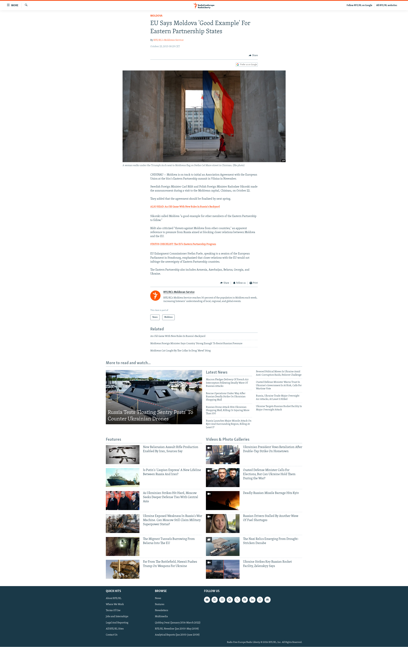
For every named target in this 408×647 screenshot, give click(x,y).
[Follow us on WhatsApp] (260, 600)
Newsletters (161, 610)
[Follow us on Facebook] (245, 600)
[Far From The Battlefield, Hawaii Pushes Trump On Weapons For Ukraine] (122, 569)
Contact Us (111, 635)
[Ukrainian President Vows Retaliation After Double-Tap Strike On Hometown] (223, 454)
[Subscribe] (267, 600)
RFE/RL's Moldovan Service (168, 40)
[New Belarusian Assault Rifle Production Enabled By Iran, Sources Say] (122, 454)
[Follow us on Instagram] (222, 600)
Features (159, 604)
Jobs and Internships (117, 616)
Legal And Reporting (117, 622)
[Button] (253, 55)
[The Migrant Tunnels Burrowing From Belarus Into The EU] (122, 546)
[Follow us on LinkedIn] (252, 600)
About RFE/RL (113, 598)
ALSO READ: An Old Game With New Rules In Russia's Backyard (185, 207)
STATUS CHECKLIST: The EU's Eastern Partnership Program (183, 244)
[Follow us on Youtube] (207, 600)
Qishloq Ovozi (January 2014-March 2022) (177, 622)
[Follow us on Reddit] (214, 600)
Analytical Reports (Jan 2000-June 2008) (177, 635)
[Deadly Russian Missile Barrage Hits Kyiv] (223, 500)
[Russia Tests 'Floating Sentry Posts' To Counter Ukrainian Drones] (154, 397)
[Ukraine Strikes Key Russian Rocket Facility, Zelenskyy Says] (223, 569)
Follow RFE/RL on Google (359, 5)
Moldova (156, 16)
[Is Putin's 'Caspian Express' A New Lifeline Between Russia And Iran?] (122, 477)
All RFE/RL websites (386, 5)
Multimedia (161, 616)
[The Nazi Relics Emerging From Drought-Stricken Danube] (223, 546)
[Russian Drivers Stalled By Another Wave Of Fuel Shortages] (223, 523)
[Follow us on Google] (230, 600)
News (158, 598)
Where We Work (115, 604)
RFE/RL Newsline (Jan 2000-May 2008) (177, 629)
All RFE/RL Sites (115, 629)
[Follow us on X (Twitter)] (237, 600)
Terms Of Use (113, 610)
